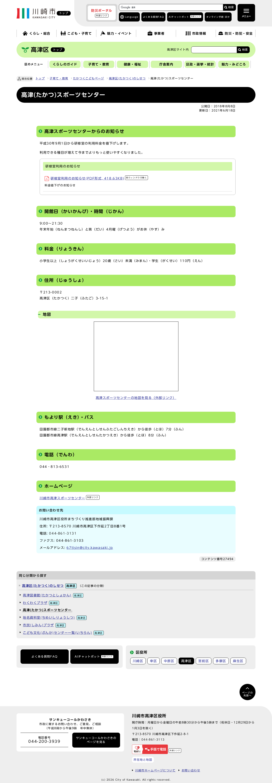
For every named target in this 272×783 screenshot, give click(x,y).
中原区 (169, 661)
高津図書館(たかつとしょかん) (52, 595)
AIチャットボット (184, 17)
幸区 (153, 661)
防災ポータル (101, 13)
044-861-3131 (63, 533)
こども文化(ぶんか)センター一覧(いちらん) (63, 632)
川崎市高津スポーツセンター (69, 498)
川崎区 (138, 661)
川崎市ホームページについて (155, 770)
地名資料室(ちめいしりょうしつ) (54, 617)
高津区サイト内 (178, 49)
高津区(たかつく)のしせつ (127, 78)
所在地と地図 (143, 759)
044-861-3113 (153, 739)
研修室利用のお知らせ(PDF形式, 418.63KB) (99, 178)
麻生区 (238, 661)
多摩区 (221, 661)
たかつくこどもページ (88, 78)
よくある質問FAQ (44, 656)
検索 (231, 7)
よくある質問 (153, 17)
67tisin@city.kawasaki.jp (90, 547)
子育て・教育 (59, 78)
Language (131, 17)
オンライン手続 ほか (218, 17)
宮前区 (203, 661)
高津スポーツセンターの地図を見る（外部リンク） (136, 397)
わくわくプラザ (40, 602)
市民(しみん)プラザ (44, 625)
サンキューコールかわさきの (96, 740)
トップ (40, 78)
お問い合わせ (191, 770)
